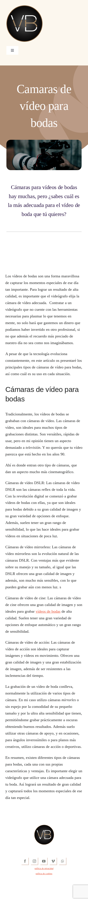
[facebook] (25, 861)
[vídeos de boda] (24, 7)
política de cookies (44, 874)
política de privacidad (44, 868)
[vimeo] (53, 861)
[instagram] (34, 861)
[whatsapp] (62, 861)
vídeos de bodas (48, 611)
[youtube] (44, 861)
